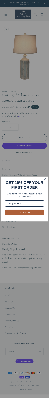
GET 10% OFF (24, 212)
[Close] (45, 179)
